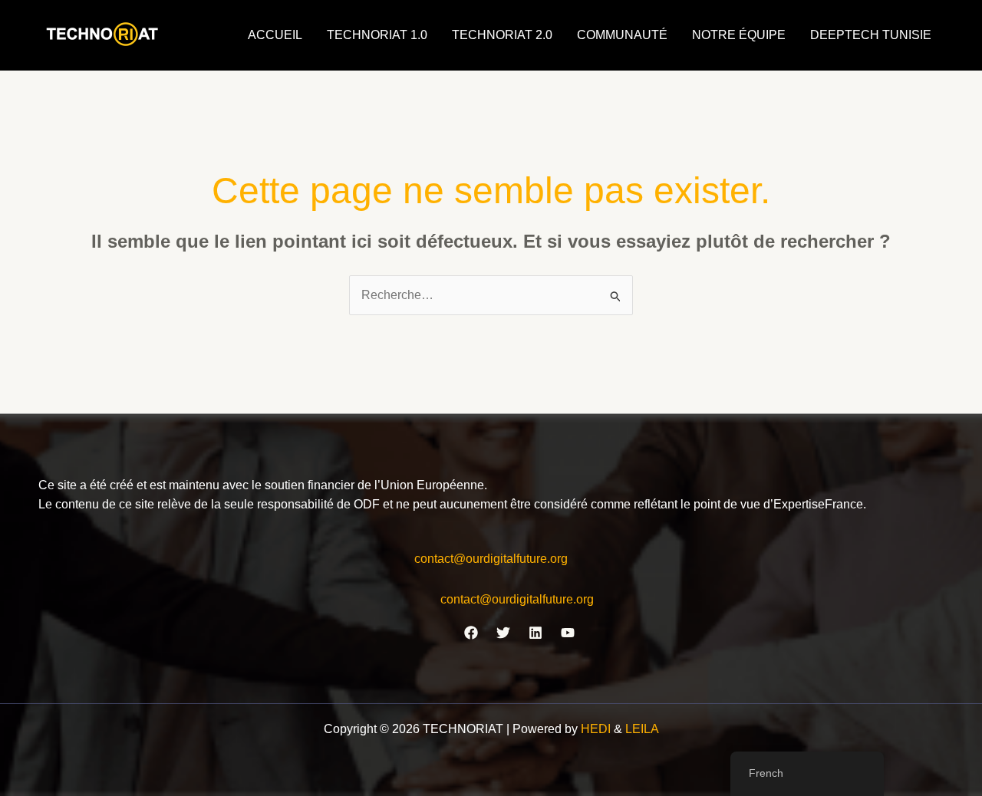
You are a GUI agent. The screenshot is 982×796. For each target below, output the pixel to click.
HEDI (597, 728)
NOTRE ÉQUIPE (739, 34)
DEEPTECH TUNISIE (870, 34)
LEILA (642, 728)
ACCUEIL (275, 34)
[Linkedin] (535, 633)
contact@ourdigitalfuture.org (491, 558)
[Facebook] (471, 633)
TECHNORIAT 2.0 (502, 34)
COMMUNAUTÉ (622, 34)
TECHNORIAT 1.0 (377, 34)
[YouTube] (568, 633)
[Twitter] (503, 633)
